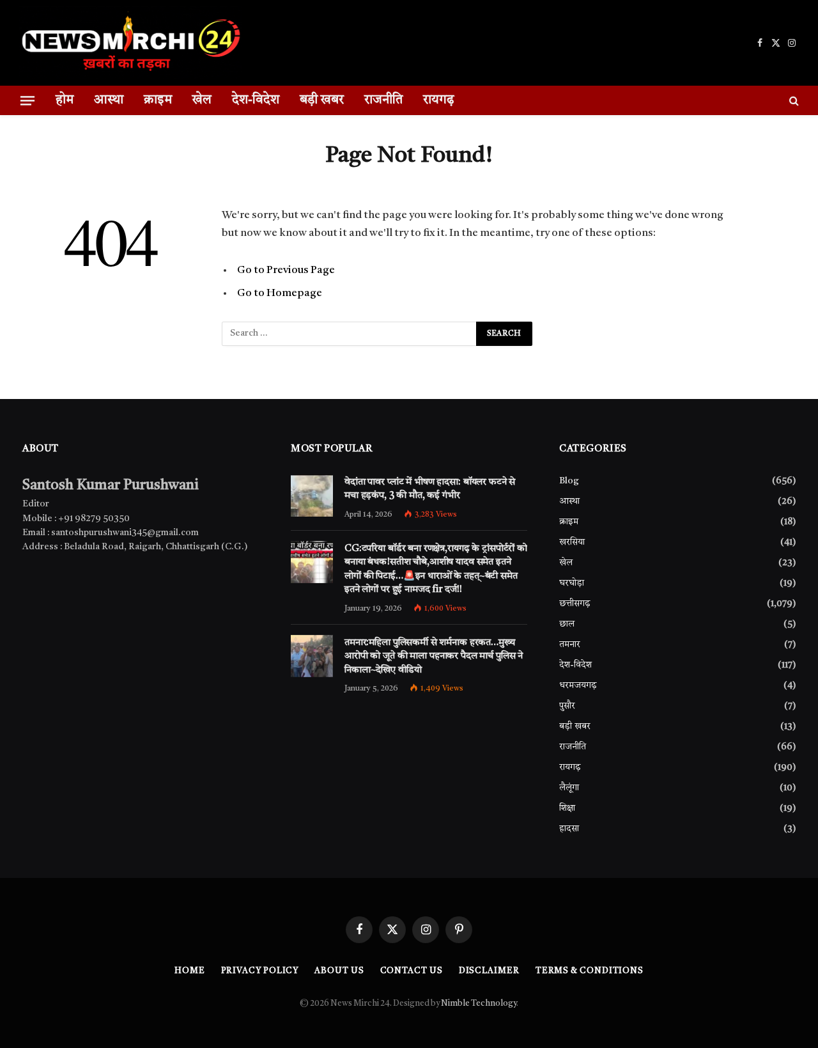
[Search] (793, 100)
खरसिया (572, 542)
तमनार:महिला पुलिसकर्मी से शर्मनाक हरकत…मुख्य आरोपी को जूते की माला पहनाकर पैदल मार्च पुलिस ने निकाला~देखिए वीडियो (433, 656)
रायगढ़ (438, 100)
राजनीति (383, 100)
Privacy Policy (260, 971)
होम (64, 100)
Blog (569, 480)
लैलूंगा (569, 787)
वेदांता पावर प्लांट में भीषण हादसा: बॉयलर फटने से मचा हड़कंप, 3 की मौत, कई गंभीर (429, 489)
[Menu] (27, 100)
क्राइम (158, 100)
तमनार (569, 644)
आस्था (108, 100)
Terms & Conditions (590, 971)
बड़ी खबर (322, 100)
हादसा (569, 828)
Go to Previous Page (286, 270)
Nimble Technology (478, 1003)
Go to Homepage (279, 293)
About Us (339, 971)
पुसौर (567, 705)
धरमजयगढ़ (578, 685)
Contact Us (411, 971)
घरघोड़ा (571, 583)
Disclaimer (489, 971)
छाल (567, 624)
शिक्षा (567, 808)
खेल (202, 100)
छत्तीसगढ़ (574, 603)
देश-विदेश (255, 100)
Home (189, 971)
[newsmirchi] (130, 43)
